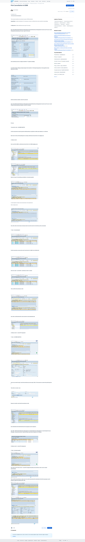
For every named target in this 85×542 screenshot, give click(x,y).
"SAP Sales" (67, 24)
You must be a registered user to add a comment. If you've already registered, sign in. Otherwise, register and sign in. (30, 534)
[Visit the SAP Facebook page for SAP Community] (62, 540)
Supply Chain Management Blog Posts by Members (63, 50)
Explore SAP (68, 1)
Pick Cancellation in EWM (19, 5)
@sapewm (56, 27)
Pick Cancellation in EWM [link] (41, 3)
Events (40, 1)
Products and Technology (23, 1)
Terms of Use (22, 540)
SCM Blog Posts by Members (33, 3)
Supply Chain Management (26, 3)
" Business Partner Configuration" (59, 21)
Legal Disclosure (30, 540)
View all (55, 76)
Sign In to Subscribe (70, 5)
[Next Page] (64, 28)
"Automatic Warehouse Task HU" (68, 21)
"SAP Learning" (62, 24)
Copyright (26, 540)
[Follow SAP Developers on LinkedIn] (67, 540)
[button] (70, 11)
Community (16, 1)
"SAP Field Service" (57, 24)
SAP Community (13, 3)
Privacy (18, 540)
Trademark (35, 540)
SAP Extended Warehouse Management (16, 15)
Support (39, 540)
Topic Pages (48, 1)
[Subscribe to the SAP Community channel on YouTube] (65, 540)
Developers (33, 1)
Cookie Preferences (44, 540)
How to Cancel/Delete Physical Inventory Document (62, 32)
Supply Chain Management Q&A (60, 33)
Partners (37, 1)
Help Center (44, 1)
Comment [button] (49, 527)
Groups (29, 1)
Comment (14, 536)
